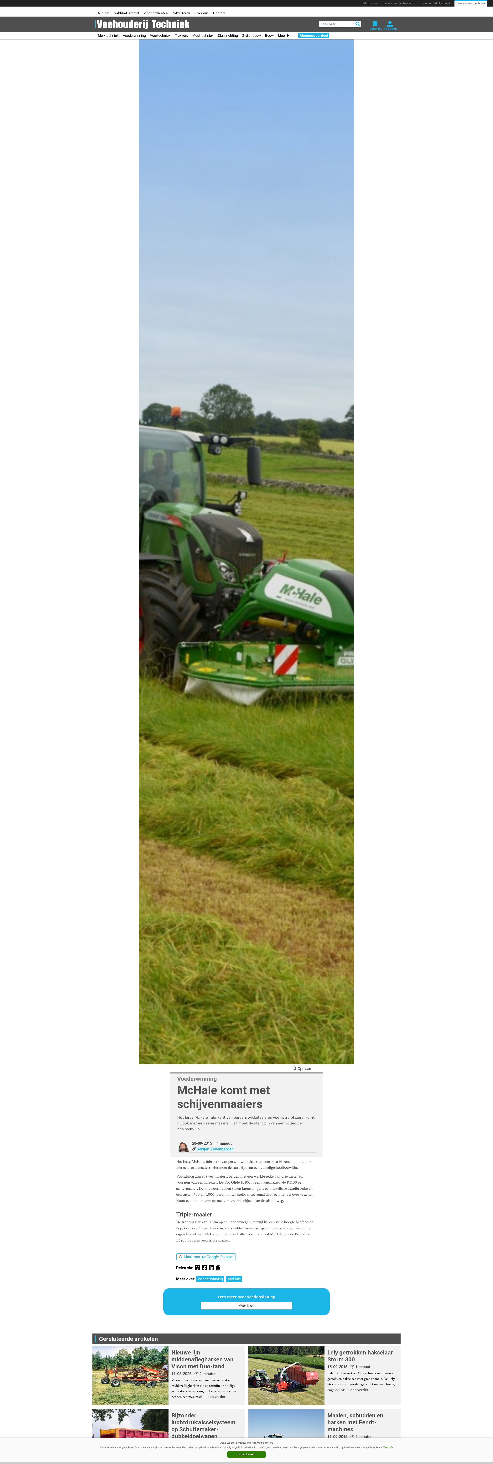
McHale (234, 1279)
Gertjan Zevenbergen (215, 1149)
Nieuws (103, 13)
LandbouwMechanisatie (399, 3)
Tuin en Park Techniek (436, 3)
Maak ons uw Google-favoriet (209, 1257)
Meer (282, 35)
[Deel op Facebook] (205, 1268)
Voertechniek (160, 35)
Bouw (269, 35)
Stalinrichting (228, 35)
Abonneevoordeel (314, 35)
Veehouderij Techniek (470, 3)
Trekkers (181, 35)
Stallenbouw (251, 35)
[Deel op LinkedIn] (212, 1268)
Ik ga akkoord (247, 1454)
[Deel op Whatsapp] (198, 1268)
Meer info (388, 1447)
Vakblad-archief (126, 13)
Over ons (201, 13)
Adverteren (181, 13)
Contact (219, 13)
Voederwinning (134, 35)
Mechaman (370, 3)
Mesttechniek (203, 35)
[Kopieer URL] (219, 1267)
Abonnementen (156, 13)
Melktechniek (108, 35)
